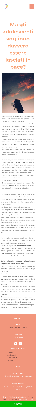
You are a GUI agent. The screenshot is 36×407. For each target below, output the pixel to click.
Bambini (10, 352)
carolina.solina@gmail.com (18, 327)
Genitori (10, 360)
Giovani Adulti (12, 358)
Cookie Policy (14, 399)
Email (18, 324)
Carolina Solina (17, 5)
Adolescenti (12, 355)
